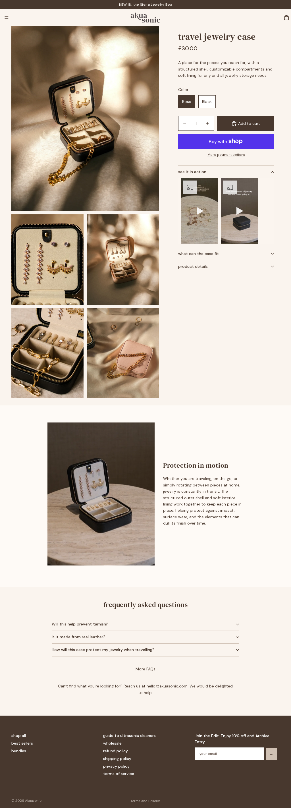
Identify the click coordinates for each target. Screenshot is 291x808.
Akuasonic (33, 800)
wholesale (112, 743)
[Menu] (6, 17)
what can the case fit (198, 253)
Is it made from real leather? (78, 636)
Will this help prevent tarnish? (80, 624)
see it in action (192, 171)
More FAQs (145, 669)
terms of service (118, 773)
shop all (18, 735)
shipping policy (117, 758)
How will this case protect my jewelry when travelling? (103, 649)
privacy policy (116, 766)
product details (193, 266)
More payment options (226, 154)
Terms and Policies (145, 801)
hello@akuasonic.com (167, 686)
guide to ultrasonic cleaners (129, 735)
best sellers (22, 743)
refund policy (115, 750)
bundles (18, 750)
